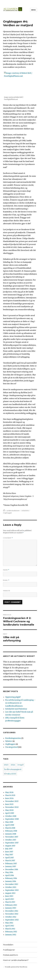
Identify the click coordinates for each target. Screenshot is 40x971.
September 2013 (12, 890)
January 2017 (10, 866)
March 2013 (10, 902)
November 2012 (11, 914)
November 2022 (11, 807)
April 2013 (9, 899)
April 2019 (9, 813)
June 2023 (9, 804)
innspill (21, 765)
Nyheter (8, 741)
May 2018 (9, 822)
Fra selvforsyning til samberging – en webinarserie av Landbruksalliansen (20, 703)
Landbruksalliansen (13, 510)
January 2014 (10, 881)
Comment (8, 538)
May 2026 (9, 792)
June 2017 (9, 852)
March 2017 (10, 860)
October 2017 (10, 840)
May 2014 (9, 872)
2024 (13, 765)
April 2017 (9, 857)
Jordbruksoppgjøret (12, 769)
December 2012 (11, 911)
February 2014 (11, 878)
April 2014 (9, 875)
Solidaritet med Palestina (16, 709)
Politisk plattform (10, 955)
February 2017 (11, 863)
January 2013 (10, 908)
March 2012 (10, 929)
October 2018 (10, 816)
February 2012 (11, 932)
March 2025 (10, 795)
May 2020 (9, 810)
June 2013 (9, 896)
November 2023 (11, 801)
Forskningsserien (13, 738)
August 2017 (10, 846)
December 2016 (11, 869)
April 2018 (9, 825)
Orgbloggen (7, 513)
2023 (6, 765)
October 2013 (10, 887)
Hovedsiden (8, 945)
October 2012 (10, 917)
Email (6, 580)
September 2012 (12, 920)
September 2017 (11, 843)
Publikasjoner (9, 950)
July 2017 (8, 849)
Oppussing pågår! (13, 697)
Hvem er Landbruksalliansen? (15, 960)
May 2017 (9, 855)
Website (6, 590)
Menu (33, 10)
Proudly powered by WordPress (16, 967)
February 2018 (11, 831)
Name (6, 570)
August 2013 (10, 893)
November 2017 (11, 837)
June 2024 (9, 798)
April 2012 (9, 926)
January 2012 (10, 935)
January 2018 (10, 834)
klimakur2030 (10, 774)
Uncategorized (11, 747)
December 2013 (11, 884)
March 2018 (10, 828)
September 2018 (12, 819)
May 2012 (9, 923)
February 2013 (11, 905)
